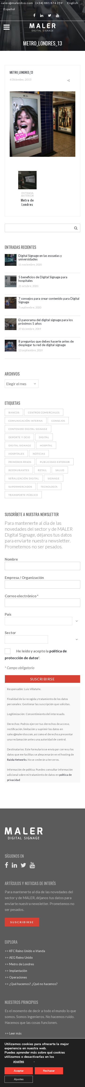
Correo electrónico (21, 596)
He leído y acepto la (32, 651)
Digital (44, 437)
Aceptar (19, 1071)
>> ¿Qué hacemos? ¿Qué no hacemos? (31, 984)
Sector (10, 632)
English (72, 3)
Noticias (39, 453)
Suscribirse (22, 922)
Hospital (46, 445)
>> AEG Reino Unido (19, 957)
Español (9, 9)
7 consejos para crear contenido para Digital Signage (48, 300)
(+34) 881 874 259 (49, 3)
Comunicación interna (25, 420)
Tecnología (49, 486)
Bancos (13, 412)
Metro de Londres (27, 202)
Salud (59, 470)
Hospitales (16, 453)
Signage (54, 478)
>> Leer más (13, 1033)
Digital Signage (19, 445)
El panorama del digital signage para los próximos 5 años (45, 321)
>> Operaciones (16, 977)
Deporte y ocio (19, 437)
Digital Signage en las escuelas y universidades (40, 257)
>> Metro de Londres (19, 964)
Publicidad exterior (55, 462)
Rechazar (49, 1071)
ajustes (18, 1061)
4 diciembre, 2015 (20, 79)
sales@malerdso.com (17, 3)
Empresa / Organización (24, 577)
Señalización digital (23, 478)
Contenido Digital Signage (27, 429)
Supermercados (20, 486)
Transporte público (23, 494)
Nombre (11, 559)
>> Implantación (16, 971)
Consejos (58, 420)
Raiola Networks (17, 759)
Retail (42, 470)
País (8, 614)
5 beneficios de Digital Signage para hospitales (42, 279)
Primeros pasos (19, 462)
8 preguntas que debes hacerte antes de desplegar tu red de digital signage (46, 343)
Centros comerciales (44, 412)
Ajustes (19, 1079)
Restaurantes (18, 470)
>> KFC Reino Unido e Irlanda (25, 951)
